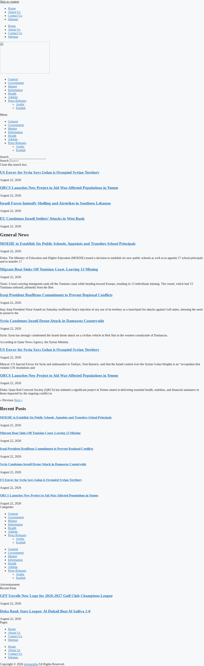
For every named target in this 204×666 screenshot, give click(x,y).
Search (4, 160)
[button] (102, 115)
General (13, 79)
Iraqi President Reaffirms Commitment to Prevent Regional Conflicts (56, 295)
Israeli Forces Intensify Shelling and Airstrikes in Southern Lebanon (55, 203)
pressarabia (31, 664)
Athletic (13, 97)
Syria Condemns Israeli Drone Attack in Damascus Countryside (52, 321)
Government (16, 83)
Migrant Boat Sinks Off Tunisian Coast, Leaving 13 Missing (49, 269)
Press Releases (17, 100)
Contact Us (15, 15)
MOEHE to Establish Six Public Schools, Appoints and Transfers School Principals (67, 243)
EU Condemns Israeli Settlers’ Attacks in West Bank (42, 218)
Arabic (20, 104)
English (21, 108)
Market (12, 86)
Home (12, 8)
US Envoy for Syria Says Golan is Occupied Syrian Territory (49, 172)
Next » (18, 400)
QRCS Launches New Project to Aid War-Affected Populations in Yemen (59, 188)
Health (12, 93)
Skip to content (9, 1)
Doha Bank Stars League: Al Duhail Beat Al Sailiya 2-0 (45, 611)
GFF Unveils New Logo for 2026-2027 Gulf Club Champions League (56, 596)
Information (15, 90)
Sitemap (13, 19)
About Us (14, 12)
